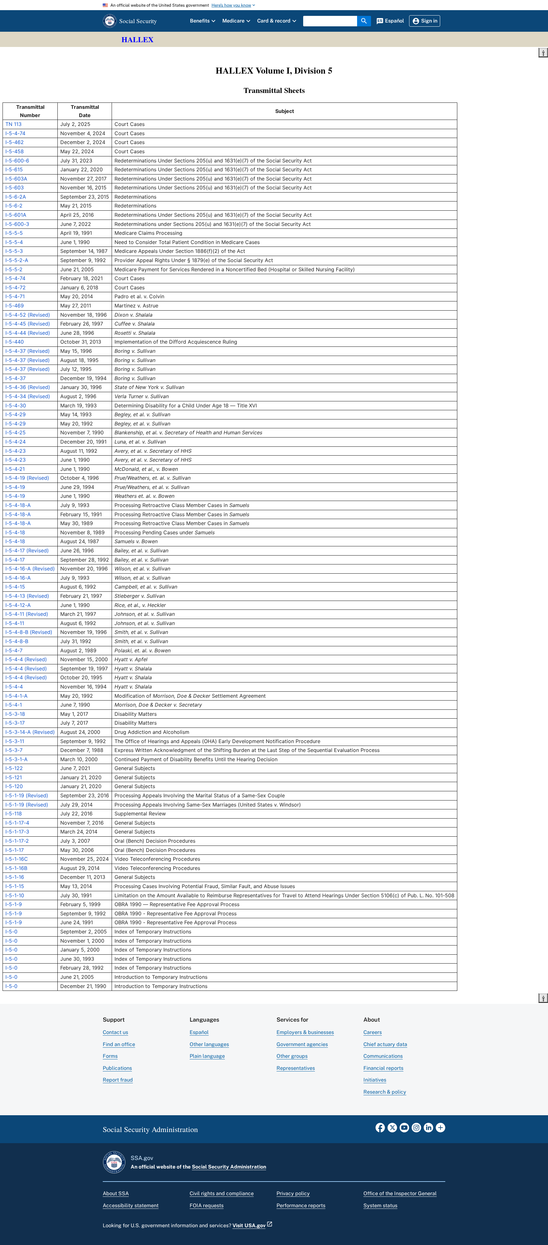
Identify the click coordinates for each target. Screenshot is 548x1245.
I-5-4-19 (15, 487)
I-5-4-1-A (16, 696)
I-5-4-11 (14, 623)
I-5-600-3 (17, 224)
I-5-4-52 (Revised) (27, 315)
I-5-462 (14, 142)
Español (199, 1032)
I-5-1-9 (13, 904)
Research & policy (384, 1092)
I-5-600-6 (17, 160)
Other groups (292, 1056)
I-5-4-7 (14, 650)
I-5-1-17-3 (17, 831)
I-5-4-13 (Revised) (27, 596)
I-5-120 (14, 786)
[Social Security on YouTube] (404, 1129)
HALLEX (137, 39)
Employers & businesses (305, 1032)
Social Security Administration (229, 1167)
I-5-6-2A (15, 197)
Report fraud (118, 1080)
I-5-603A (16, 178)
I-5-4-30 (15, 405)
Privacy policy (293, 1193)
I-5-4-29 (15, 414)
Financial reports (383, 1068)
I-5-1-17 (14, 850)
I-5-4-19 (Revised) (27, 478)
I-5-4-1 (13, 705)
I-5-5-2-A (16, 260)
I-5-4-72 (15, 287)
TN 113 (13, 124)
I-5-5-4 (14, 242)
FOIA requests (207, 1205)
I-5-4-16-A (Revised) (30, 568)
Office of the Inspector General (400, 1193)
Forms (110, 1056)
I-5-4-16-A (18, 578)
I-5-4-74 (15, 133)
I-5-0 (11, 931)
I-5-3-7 (14, 750)
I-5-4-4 (14, 686)
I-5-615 (14, 169)
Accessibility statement (131, 1205)
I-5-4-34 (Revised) (27, 396)
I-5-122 (14, 768)
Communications (383, 1056)
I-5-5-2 (14, 269)
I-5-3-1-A (16, 759)
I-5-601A (15, 215)
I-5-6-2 (14, 205)
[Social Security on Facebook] (380, 1129)
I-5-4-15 (15, 586)
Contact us (115, 1032)
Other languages (209, 1044)
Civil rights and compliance (222, 1193)
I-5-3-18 (15, 714)
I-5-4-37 (15, 378)
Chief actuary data (385, 1044)
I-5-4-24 (15, 441)
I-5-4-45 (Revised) (27, 323)
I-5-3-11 (14, 741)
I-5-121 (13, 777)
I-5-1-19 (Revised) (26, 795)
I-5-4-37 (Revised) (27, 351)
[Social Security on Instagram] (416, 1129)
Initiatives (374, 1080)
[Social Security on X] (392, 1129)
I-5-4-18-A (18, 505)
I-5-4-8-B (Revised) (28, 632)
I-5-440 (14, 342)
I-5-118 (13, 813)
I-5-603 (14, 187)
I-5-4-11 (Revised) (26, 614)
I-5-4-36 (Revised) (27, 387)
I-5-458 (14, 151)
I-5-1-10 (14, 895)
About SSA (116, 1193)
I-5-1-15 (14, 886)
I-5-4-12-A (18, 605)
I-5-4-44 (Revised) (27, 333)
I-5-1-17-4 (17, 823)
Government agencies (302, 1044)
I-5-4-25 (15, 432)
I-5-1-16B (16, 868)
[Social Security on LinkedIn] (428, 1129)
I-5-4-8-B (16, 641)
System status (380, 1205)
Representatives (296, 1068)
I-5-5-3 (14, 251)
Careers (372, 1032)
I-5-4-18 (15, 532)
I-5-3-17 (15, 723)
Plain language (207, 1056)
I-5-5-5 (14, 233)
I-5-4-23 (15, 451)
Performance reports (301, 1205)
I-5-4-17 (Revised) (27, 550)
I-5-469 (14, 305)
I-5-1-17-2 (17, 841)
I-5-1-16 (14, 877)
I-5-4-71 (15, 296)
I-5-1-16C (16, 859)
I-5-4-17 (15, 560)
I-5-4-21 (15, 469)
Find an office (119, 1044)
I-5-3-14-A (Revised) (30, 732)
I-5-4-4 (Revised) (26, 659)
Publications (117, 1068)
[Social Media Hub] (440, 1129)
